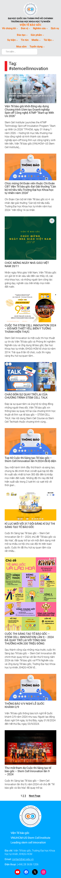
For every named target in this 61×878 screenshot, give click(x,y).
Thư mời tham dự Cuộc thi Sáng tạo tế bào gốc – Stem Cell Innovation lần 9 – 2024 (28, 771)
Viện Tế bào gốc (30, 25)
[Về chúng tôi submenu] (17, 28)
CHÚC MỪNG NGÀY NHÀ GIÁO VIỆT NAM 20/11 (27, 264)
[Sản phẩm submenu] (43, 35)
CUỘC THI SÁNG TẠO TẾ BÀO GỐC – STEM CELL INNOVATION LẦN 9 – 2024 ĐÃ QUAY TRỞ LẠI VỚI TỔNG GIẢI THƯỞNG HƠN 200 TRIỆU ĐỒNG (29, 638)
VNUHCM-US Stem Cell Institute (30, 837)
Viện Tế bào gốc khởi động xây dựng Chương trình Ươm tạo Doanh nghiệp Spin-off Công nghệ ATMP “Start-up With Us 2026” (29, 111)
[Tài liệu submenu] (53, 40)
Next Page (34, 795)
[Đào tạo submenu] (27, 35)
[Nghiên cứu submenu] (47, 28)
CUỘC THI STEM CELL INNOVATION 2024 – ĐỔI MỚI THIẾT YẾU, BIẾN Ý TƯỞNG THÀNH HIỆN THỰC (30, 328)
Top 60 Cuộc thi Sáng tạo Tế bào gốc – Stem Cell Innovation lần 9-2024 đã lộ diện (30, 459)
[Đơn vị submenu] (29, 28)
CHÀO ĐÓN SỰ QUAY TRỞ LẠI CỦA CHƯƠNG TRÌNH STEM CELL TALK (26, 396)
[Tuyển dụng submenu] (44, 46)
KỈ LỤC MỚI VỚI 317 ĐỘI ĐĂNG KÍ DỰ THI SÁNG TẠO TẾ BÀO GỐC (30, 525)
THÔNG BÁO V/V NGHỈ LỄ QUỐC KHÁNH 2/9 (24, 705)
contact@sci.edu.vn (22, 859)
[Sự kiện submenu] (17, 40)
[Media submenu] (40, 40)
